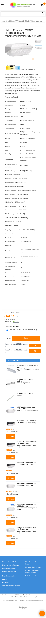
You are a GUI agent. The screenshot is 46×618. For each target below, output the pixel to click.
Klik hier (10, 436)
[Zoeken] (43, 13)
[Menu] (2, 5)
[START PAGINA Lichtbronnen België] (23, 5)
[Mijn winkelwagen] (42, 5)
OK (35, 345)
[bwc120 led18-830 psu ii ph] (38, 47)
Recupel (23, 330)
